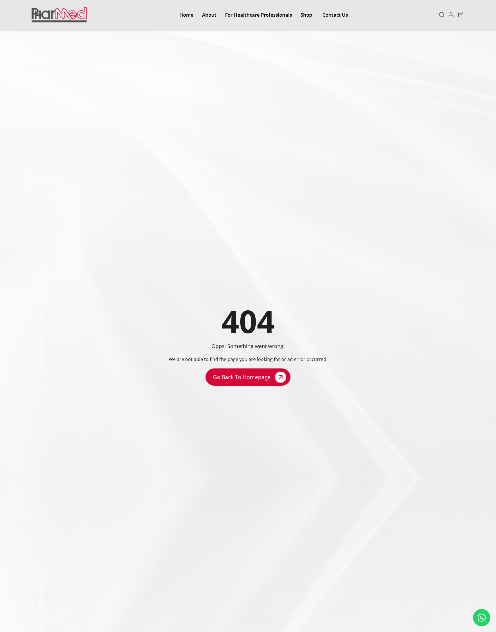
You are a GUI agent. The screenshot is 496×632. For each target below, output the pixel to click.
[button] (441, 14)
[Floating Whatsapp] (481, 617)
